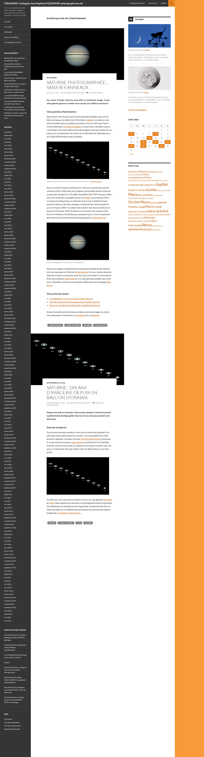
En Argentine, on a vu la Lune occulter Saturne (71, 298)
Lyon (79, 523)
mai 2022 (7, 302)
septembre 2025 (10, 169)
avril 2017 (8, 504)
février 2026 (8, 152)
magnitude (69, 278)
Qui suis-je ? (153, 3)
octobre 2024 (9, 205)
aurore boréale (133, 175)
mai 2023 (7, 262)
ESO (151, 185)
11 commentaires (150, 60)
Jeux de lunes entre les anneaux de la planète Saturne (74, 302)
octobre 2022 (9, 285)
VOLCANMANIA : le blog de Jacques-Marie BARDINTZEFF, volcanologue (14, 699)
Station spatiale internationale (139, 215)
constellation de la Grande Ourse (139, 180)
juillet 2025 (8, 175)
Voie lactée (134, 225)
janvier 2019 (8, 435)
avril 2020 (8, 385)
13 (149, 138)
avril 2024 (8, 225)
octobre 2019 (9, 405)
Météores (8, 32)
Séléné (130, 218)
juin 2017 (7, 498)
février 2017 (8, 511)
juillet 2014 (8, 614)
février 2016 (8, 551)
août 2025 (8, 172)
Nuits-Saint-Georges (137, 198)
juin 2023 (7, 258)
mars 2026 (8, 149)
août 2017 (8, 491)
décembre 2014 (10, 597)
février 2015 (8, 591)
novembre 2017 (10, 481)
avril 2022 (8, 305)
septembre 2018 (10, 448)
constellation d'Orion (139, 177)
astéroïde (160, 172)
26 (143, 146)
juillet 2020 (8, 375)
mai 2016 (7, 541)
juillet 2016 (8, 534)
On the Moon (139, 202)
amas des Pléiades (137, 171)
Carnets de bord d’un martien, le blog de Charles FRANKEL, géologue (15, 637)
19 (143, 142)
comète (145, 174)
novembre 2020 (10, 361)
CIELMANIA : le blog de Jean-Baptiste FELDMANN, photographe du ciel (43, 3)
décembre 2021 (10, 318)
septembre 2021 (10, 328)
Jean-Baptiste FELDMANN (73, 93)
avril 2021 (8, 345)
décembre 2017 (10, 478)
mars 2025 (8, 189)
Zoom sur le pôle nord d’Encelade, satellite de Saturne (74, 305)
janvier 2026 (8, 155)
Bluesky (95, 315)
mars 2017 (8, 508)
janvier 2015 (8, 594)
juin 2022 (7, 298)
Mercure (141, 195)
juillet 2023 (8, 255)
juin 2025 (7, 179)
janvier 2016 (8, 554)
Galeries (139, 19)
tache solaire (138, 218)
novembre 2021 (10, 322)
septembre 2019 (10, 408)
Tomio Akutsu (81, 272)
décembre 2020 (10, 358)
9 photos (146, 92)
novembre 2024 (10, 202)
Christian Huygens (71, 126)
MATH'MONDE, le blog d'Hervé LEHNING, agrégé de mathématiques (14, 679)
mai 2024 (7, 222)
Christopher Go (98, 217)
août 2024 (8, 212)
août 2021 (8, 332)
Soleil (87, 197)
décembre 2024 (10, 199)
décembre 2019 (10, 398)
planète (162, 202)
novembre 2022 (10, 282)
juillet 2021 (8, 335)
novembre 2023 (10, 242)
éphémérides (136, 229)
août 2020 (8, 371)
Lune (151, 189)
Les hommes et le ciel (56, 383)
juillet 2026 (8, 135)
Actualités (52, 78)
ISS (154, 185)
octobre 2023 (9, 245)
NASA (149, 195)
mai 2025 (7, 182)
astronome (152, 172)
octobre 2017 (9, 484)
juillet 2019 (8, 415)
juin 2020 (7, 378)
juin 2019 (7, 418)
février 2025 (8, 192)
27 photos (146, 50)
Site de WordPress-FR (12, 729)
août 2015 (8, 571)
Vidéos (163, 3)
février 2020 (8, 391)
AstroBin (107, 499)
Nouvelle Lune (157, 195)
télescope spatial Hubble (138, 221)
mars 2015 (8, 587)
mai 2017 (7, 501)
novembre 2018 (10, 441)
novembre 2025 (10, 162)
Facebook (81, 315)
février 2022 (8, 312)
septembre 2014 (10, 607)
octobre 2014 (9, 604)
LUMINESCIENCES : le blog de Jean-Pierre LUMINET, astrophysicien (15, 669)
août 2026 (8, 132)
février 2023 (8, 272)
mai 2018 (7, 461)
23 (168, 142)
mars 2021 (8, 348)
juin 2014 (7, 617)
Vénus (146, 225)
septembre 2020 (10, 368)
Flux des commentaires (12, 726)
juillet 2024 (8, 215)
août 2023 (8, 252)
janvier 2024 (8, 235)
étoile (148, 229)
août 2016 (8, 531)
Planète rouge (136, 206)
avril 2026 (8, 145)
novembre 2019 (10, 401)
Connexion (8, 719)
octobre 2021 (9, 325)
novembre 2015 (10, 561)
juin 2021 (7, 338)
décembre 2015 (10, 558)
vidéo (152, 220)
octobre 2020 (9, 365)
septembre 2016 (10, 528)
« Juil (131, 154)
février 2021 (8, 351)
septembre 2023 (10, 248)
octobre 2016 (9, 524)
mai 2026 (7, 142)
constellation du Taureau (159, 180)
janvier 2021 (8, 355)
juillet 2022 (8, 295)
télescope (149, 217)
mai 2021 (7, 341)
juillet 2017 (8, 494)
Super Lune (153, 215)
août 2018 (8, 451)
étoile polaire (155, 230)
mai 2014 (7, 621)
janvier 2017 (8, 514)
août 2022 (8, 292)
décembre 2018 (10, 438)
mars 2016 (8, 548)
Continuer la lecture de (70, 513)
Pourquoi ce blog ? (137, 3)
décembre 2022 (10, 278)
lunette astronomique (163, 190)
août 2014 (8, 611)
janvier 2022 (8, 315)
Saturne (87, 325)
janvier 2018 (8, 474)
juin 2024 (7, 218)
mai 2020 (7, 381)
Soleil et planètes (11, 37)
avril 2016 (8, 544)
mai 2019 (7, 421)
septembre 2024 (10, 208)
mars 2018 (8, 468)
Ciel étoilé (8, 27)
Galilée (89, 120)
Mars (132, 194)
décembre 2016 (10, 518)
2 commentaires (96, 93)
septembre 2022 (10, 288)
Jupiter (162, 184)
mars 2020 (8, 388)
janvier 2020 (8, 395)
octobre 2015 (9, 564)
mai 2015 (7, 581)
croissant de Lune (138, 184)
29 (161, 146)
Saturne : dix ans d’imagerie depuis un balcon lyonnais (72, 392)
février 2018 (8, 471)
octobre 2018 (9, 445)
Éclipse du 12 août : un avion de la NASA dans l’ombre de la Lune (15, 115)
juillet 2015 (8, 574)
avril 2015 (8, 584)
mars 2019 (8, 428)
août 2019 (8, 411)
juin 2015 (7, 578)
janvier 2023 (8, 275)
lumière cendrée (137, 190)
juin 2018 (7, 458)
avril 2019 (8, 425)
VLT (156, 221)
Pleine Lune (153, 206)
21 (155, 142)
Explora (7, 662)
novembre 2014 (10, 601)
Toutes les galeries (138, 110)
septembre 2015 (10, 568)
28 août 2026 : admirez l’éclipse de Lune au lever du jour (14, 66)
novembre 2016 (10, 521)
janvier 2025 (8, 195)
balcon (52, 523)
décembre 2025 (10, 159)
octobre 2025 (9, 165)
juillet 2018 (8, 455)
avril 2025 (8, 185)
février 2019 (8, 431)
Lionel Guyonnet (96, 181)
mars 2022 (8, 308)
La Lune (7, 22)
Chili (140, 175)
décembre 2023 (10, 238)
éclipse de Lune (157, 226)
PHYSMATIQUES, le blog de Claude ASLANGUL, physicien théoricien (15, 689)
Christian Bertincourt (90, 439)
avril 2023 (8, 265)
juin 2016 (7, 538)
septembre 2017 (10, 488)
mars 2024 (8, 228)
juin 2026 (7, 139)
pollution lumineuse (137, 211)
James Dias (76, 442)
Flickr (51, 503)
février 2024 (8, 232)
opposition (154, 203)
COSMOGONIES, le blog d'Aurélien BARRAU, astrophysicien (15, 647)
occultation (150, 198)
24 (131, 146)
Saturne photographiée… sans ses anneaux (78, 85)
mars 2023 (8, 268)
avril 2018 (8, 464)
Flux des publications (11, 722)
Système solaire (164, 214)
